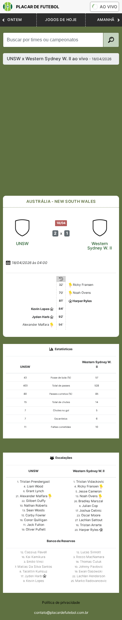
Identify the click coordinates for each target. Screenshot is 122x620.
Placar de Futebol (37, 6)
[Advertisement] (61, 130)
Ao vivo (108, 6)
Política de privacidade (61, 602)
